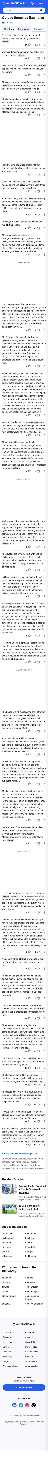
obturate (6, 1282)
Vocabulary (7, 1356)
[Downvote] (38, 45)
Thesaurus (7, 1342)
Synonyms (23, 29)
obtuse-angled (9, 1295)
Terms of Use (31, 1361)
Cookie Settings (32, 1356)
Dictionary (7, 1337)
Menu (41, 3)
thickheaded (8, 1237)
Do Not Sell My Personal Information (24, 1415)
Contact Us (30, 1342)
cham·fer (6, 1251)
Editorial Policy (31, 1351)
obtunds (29, 1277)
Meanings (9, 29)
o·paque (29, 1251)
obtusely (6, 1303)
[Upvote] (29, 45)
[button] (32, 3)
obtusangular (31, 1286)
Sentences (38, 29)
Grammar (7, 1351)
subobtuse (7, 1256)
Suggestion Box (32, 1366)
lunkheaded (31, 1256)
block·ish (29, 1237)
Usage (5, 1361)
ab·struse (6, 1247)
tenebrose (6, 1242)
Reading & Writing (10, 1366)
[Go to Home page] (14, 3)
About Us (29, 1337)
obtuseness (30, 1233)
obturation (30, 1282)
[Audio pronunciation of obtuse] (3, 22)
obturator (6, 1286)
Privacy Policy (31, 1346)
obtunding (6, 1277)
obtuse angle (31, 1291)
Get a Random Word (24, 1387)
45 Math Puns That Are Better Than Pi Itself (30, 1207)
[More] (44, 44)
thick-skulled (31, 1247)
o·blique (29, 1242)
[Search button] (41, 10)
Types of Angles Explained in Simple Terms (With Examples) (32, 1189)
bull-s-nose (7, 1233)
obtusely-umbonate (34, 1303)
